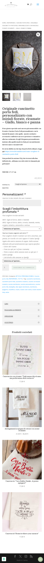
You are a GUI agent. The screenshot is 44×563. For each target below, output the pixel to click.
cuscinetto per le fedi (8, 281)
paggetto (5, 289)
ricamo (18, 289)
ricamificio (12, 289)
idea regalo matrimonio (22, 287)
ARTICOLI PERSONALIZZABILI (25, 276)
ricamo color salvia (26, 289)
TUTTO (20, 279)
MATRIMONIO (11, 23)
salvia (7, 292)
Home (4, 23)
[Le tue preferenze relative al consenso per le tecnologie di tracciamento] (4, 559)
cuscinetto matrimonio (33, 279)
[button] (38, 34)
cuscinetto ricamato (22, 281)
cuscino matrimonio (14, 284)
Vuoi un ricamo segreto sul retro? (15, 233)
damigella (12, 287)
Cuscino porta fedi (23, 23)
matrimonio (33, 287)
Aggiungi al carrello (24, 267)
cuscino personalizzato (28, 284)
